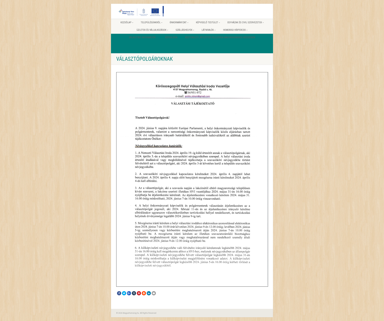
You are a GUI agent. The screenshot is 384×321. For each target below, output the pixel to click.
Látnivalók (208, 29)
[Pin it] (139, 293)
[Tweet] (124, 293)
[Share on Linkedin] (149, 293)
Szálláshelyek (184, 29)
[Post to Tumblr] (134, 293)
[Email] (154, 293)
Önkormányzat (178, 22)
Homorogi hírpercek (234, 29)
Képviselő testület (207, 22)
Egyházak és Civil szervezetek (244, 22)
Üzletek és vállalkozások (151, 29)
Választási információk (142, 37)
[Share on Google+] (129, 293)
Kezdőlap (125, 22)
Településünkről (150, 22)
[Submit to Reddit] (144, 293)
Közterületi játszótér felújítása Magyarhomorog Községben (220, 37)
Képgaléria (171, 37)
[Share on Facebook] (119, 293)
